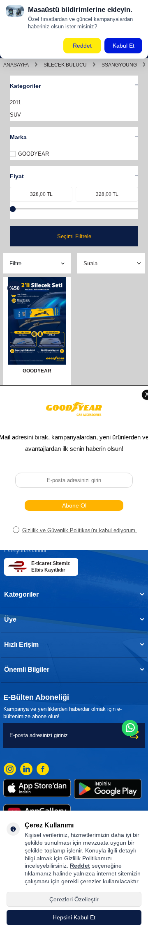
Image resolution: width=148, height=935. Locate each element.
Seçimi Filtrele (74, 236)
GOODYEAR (33, 154)
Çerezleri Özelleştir (74, 899)
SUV (15, 115)
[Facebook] (42, 769)
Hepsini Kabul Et (74, 917)
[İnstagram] (9, 769)
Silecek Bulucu (65, 65)
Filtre (15, 263)
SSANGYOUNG (119, 65)
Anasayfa (16, 65)
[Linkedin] (26, 769)
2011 (15, 102)
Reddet (80, 865)
